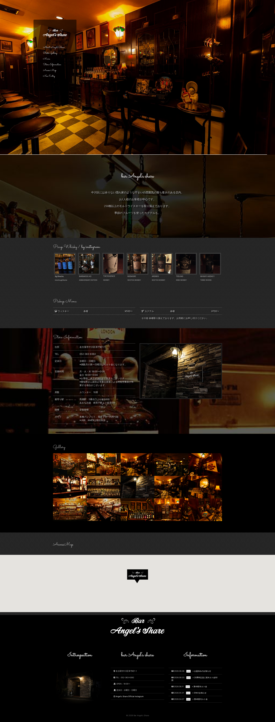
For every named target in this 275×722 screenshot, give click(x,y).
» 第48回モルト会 (200, 699)
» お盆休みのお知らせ (202, 671)
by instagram (90, 247)
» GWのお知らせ (199, 693)
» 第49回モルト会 (199, 686)
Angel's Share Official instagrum (129, 696)
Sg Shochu (59, 276)
